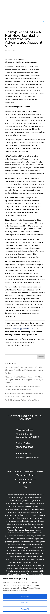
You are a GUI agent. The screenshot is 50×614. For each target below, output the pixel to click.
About (18, 472)
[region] (25, 594)
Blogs (32, 475)
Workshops (21, 475)
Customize (25, 603)
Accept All (25, 597)
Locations (28, 472)
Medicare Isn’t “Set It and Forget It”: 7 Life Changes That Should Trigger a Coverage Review (24, 370)
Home (10, 472)
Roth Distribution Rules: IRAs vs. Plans (22, 400)
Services (39, 472)
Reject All (25, 609)
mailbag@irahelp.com (23, 329)
